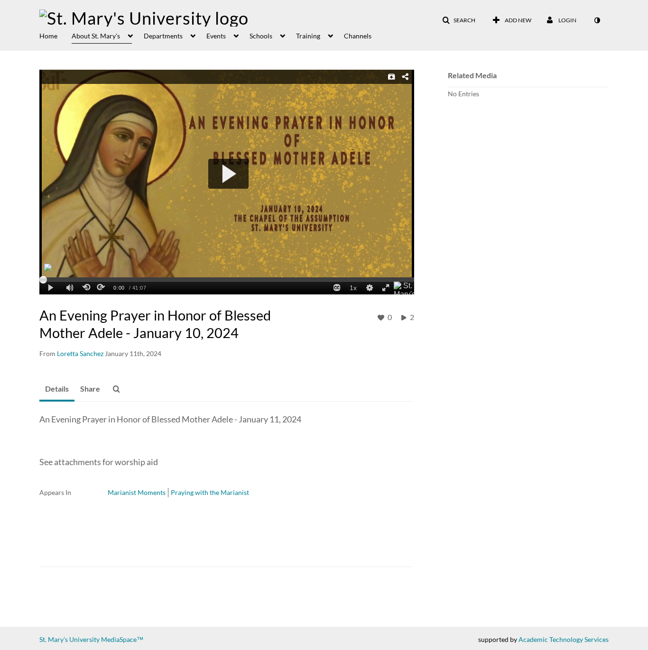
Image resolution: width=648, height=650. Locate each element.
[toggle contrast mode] (597, 20)
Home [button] (48, 36)
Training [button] (308, 36)
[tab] (56, 389)
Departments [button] (163, 36)
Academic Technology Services (563, 639)
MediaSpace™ (122, 639)
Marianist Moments (137, 492)
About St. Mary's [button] (96, 36)
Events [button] (216, 36)
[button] (458, 20)
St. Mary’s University (69, 639)
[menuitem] (55, 35)
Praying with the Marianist (210, 492)
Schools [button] (261, 36)
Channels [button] (357, 36)
